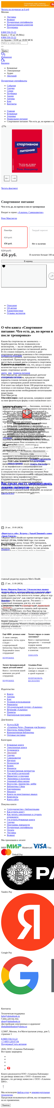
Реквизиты (12, 704)
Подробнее (8, 658)
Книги (10, 694)
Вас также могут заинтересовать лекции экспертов (26, 485)
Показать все (44, 474)
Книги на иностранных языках (22, 794)
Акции (10, 96)
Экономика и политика (18, 778)
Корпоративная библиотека (20, 732)
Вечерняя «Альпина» (17, 709)
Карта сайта (13, 799)
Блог (9, 101)
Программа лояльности (18, 825)
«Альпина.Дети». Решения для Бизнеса (26, 727)
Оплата (10, 830)
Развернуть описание (11, 355)
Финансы (11, 768)
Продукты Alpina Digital (19, 730)
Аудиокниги (13, 750)
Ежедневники (14, 789)
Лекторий (12, 76)
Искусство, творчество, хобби (21, 784)
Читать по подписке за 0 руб (15, 9)
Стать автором (19, 1044)
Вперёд (13, 610)
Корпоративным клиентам (20, 25)
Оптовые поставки (16, 735)
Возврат (11, 19)
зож (10, 373)
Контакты (12, 104)
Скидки (11, 88)
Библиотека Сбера (16, 786)
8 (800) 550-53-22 (9, 1039)
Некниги (11, 791)
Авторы (11, 98)
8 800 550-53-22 (8, 32)
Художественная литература (21, 771)
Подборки (12, 93)
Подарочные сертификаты (20, 22)
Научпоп (11, 760)
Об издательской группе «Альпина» (24, 707)
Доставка (11, 17)
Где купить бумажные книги (21, 819)
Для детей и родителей (18, 773)
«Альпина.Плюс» (28, 605)
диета (4, 373)
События (11, 85)
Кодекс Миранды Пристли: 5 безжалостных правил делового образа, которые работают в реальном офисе (26, 590)
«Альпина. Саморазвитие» (30, 212)
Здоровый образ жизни (18, 781)
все (7, 493)
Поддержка (12, 27)
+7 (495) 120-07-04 (10, 1041)
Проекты (11, 712)
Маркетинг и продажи (18, 776)
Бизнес (10, 765)
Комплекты (12, 797)
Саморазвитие (14, 758)
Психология (13, 763)
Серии (10, 91)
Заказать (33, 655)
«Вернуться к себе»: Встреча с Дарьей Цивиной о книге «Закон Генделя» (26, 534)
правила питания (21, 373)
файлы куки (23, 1092)
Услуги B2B (13, 724)
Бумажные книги (15, 745)
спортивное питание (11, 377)
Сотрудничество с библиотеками (23, 809)
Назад (5, 610)
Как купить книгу (16, 812)
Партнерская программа (19, 715)
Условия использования (18, 702)
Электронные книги (17, 747)
